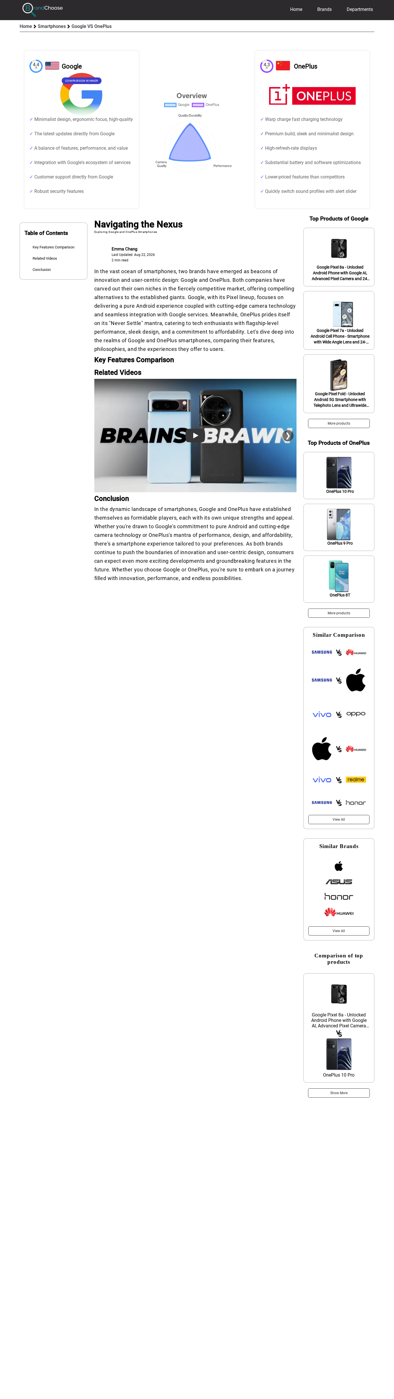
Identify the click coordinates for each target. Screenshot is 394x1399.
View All (339, 820)
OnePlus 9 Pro (340, 543)
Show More (339, 1093)
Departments (360, 9)
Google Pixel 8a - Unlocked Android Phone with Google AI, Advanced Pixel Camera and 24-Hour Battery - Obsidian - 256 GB (340, 273)
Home (296, 9)
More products (339, 423)
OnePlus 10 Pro (340, 491)
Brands (324, 9)
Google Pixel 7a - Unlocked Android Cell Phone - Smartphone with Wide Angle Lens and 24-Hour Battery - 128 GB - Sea (340, 336)
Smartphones (52, 26)
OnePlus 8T (340, 595)
